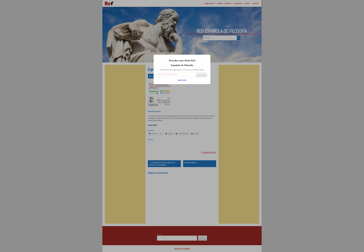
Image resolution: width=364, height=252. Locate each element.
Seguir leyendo (182, 80)
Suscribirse (202, 74)
